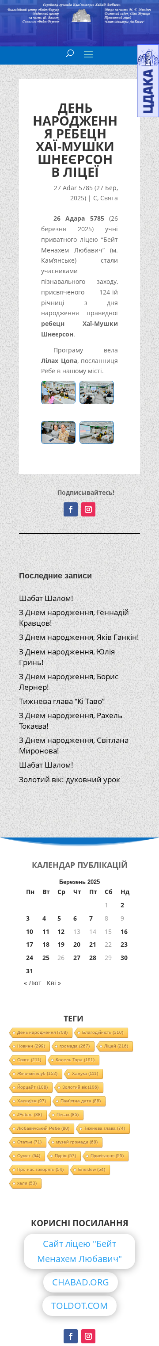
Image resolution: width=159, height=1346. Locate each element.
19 (60, 944)
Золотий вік (80, 1087)
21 (92, 944)
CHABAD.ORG (80, 1282)
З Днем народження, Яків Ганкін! (79, 637)
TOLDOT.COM (79, 1306)
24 (29, 957)
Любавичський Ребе (43, 1128)
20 (76, 944)
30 (124, 957)
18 (45, 944)
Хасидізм (31, 1100)
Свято (29, 1059)
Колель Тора (75, 1059)
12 (60, 931)
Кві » (54, 983)
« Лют (33, 983)
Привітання (107, 1155)
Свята (109, 198)
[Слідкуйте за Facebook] (71, 509)
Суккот (28, 1155)
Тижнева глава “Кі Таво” (62, 701)
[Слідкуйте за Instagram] (88, 509)
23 (124, 944)
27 (76, 957)
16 (124, 931)
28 (92, 957)
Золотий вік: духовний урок (69, 779)
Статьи (29, 1142)
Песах (68, 1114)
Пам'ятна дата (81, 1100)
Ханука (85, 1073)
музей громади (77, 1142)
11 (45, 931)
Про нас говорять (40, 1169)
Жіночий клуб (37, 1073)
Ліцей (116, 1046)
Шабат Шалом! (46, 598)
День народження (42, 1032)
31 (29, 971)
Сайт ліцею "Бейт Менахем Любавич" (79, 1251)
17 (29, 944)
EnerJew (91, 1169)
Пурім (65, 1155)
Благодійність (102, 1032)
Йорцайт (32, 1087)
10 (29, 931)
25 (45, 957)
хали (27, 1183)
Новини (31, 1046)
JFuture (29, 1114)
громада (75, 1046)
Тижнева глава (104, 1128)
